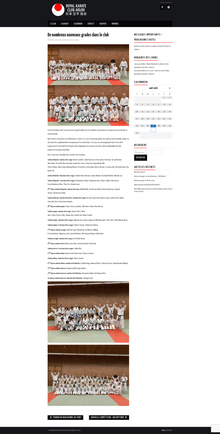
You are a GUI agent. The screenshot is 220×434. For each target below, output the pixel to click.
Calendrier (78, 24)
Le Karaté (65, 24)
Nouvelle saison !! (139, 172)
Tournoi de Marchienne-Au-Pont (66, 417)
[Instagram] (168, 7)
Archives (103, 24)
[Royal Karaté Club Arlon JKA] (73, 10)
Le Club (53, 24)
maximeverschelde (73, 40)
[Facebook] (162, 7)
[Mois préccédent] (137, 88)
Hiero (163, 430)
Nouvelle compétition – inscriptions (108, 417)
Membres (115, 24)
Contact (90, 24)
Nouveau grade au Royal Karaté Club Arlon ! (147, 185)
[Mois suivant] (169, 88)
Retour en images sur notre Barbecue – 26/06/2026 (150, 176)
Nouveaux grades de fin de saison (144, 180)
